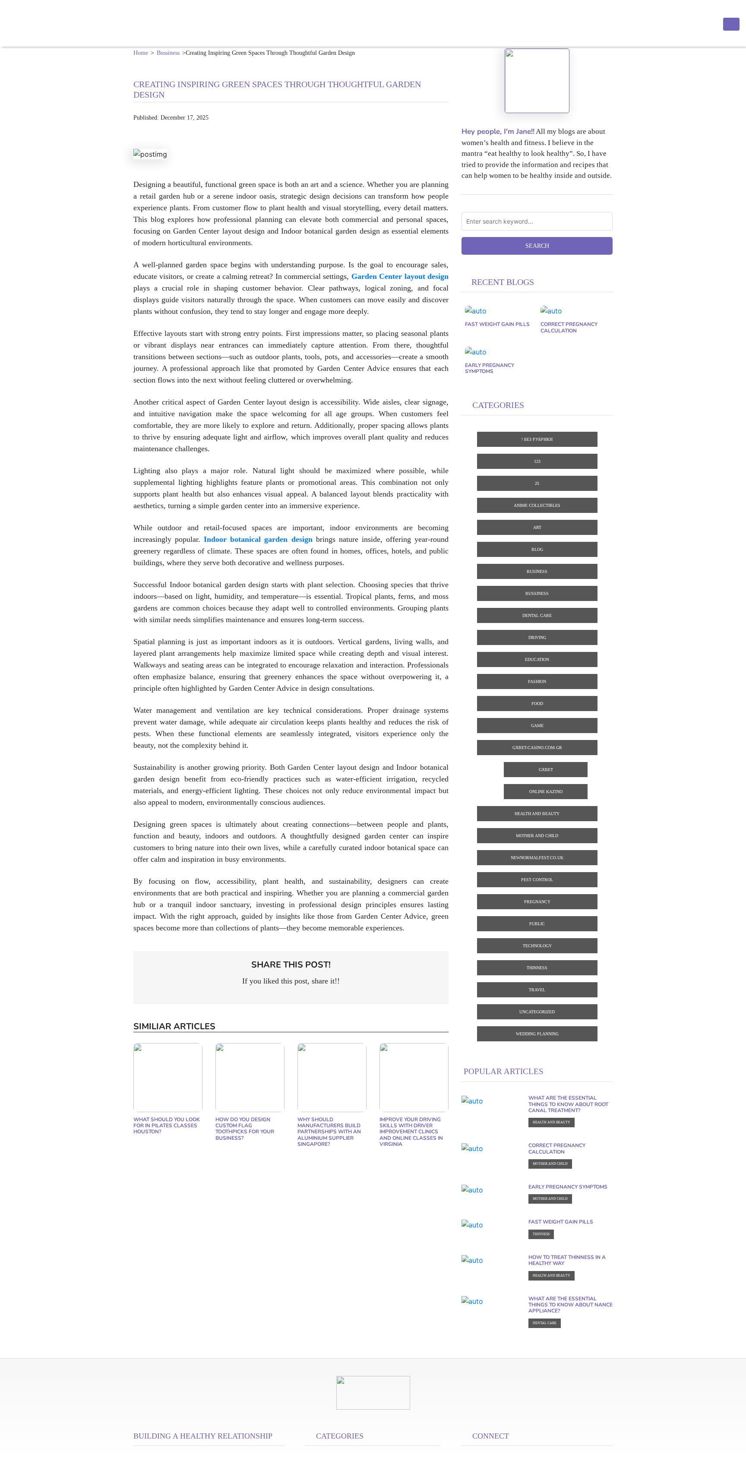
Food (537, 703)
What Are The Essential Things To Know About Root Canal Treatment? (568, 1104)
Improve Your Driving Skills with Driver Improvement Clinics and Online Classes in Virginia (411, 1132)
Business (537, 571)
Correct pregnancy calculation (569, 327)
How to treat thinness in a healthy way (567, 1260)
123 (537, 461)
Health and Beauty (537, 813)
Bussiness (168, 53)
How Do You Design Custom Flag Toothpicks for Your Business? (244, 1129)
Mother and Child (537, 835)
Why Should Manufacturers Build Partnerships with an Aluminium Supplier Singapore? (329, 1132)
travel (537, 989)
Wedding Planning (537, 1033)
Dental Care (537, 615)
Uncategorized (537, 1011)
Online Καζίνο (546, 791)
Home (140, 53)
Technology (537, 945)
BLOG (537, 549)
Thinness (537, 967)
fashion (537, 681)
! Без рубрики (537, 439)
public (537, 923)
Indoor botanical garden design (258, 539)
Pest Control (537, 879)
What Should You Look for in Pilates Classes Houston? (166, 1125)
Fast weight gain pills (497, 324)
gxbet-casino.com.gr (537, 747)
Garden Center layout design (400, 276)
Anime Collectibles (537, 505)
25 (537, 483)
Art (537, 527)
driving (537, 637)
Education (537, 659)
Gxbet (546, 769)
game (537, 725)
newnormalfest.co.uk (537, 857)
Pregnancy (537, 901)
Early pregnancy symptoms (489, 368)
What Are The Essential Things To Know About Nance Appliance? (570, 1305)
